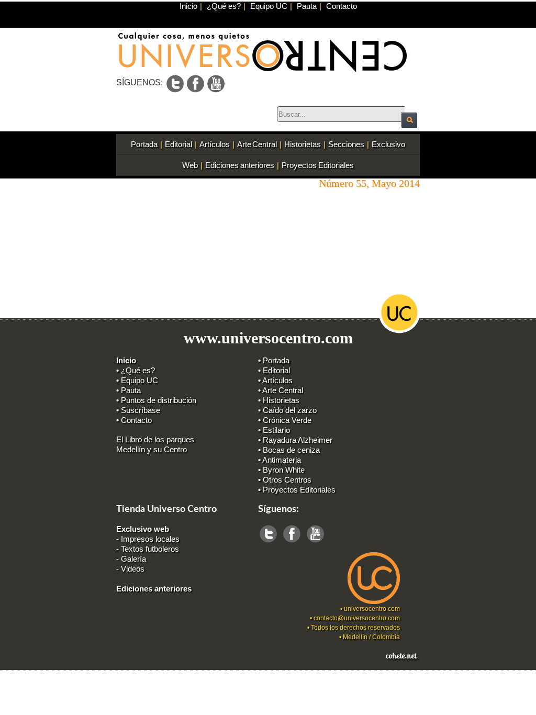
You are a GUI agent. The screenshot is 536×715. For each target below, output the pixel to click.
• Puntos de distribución (156, 400)
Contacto (341, 6)
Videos (132, 568)
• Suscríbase (138, 410)
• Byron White (281, 469)
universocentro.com (372, 608)
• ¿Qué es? (135, 370)
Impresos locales (150, 538)
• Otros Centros (284, 479)
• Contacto (134, 420)
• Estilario (274, 430)
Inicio (188, 6)
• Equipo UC (137, 380)
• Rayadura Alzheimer (295, 439)
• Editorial (274, 370)
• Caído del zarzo (287, 410)
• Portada (273, 360)
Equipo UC (268, 6)
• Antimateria (279, 459)
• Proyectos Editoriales (297, 489)
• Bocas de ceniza (289, 449)
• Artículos (275, 380)
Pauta (307, 6)
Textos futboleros (150, 548)
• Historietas (278, 400)
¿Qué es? (224, 6)
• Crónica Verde (284, 420)
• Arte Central (280, 390)
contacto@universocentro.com (357, 618)
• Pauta (128, 390)
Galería (133, 558)
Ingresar (123, 677)
